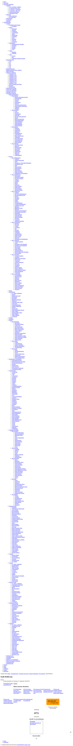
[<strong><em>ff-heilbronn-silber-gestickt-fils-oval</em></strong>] (8, 684)
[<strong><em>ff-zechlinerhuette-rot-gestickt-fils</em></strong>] (28, 700)
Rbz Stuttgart (42, 673)
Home (8, 673)
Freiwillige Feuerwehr (24, 673)
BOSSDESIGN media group (23, 744)
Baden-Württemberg (33, 673)
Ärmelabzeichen (14, 673)
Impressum (5, 742)
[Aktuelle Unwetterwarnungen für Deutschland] (36, 724)
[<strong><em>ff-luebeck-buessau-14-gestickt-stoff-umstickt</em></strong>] (18, 701)
